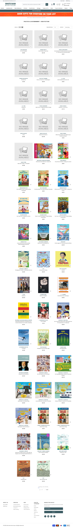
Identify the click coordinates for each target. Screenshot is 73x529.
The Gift (63, 270)
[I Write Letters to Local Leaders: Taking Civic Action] (63, 178)
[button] (19, 27)
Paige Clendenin (43, 106)
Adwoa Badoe (23, 133)
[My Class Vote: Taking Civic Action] (24, 205)
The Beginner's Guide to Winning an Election (23, 270)
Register (68, 3)
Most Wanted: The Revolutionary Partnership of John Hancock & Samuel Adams (63, 51)
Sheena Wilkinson (23, 78)
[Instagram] (48, 516)
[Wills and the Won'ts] (43, 123)
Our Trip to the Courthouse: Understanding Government (63, 217)
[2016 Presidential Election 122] (63, 68)
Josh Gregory (23, 49)
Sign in (65, 4)
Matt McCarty (63, 268)
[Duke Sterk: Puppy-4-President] (24, 152)
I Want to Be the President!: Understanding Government (43, 217)
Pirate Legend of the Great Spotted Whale (63, 243)
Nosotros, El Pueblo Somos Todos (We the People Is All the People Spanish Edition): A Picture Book (23, 453)
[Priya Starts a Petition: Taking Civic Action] (63, 151)
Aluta (24, 134)
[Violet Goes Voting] (43, 416)
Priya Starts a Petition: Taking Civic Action (63, 161)
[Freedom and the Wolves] (24, 363)
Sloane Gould (23, 214)
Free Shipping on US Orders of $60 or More (36, 10)
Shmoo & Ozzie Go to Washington (43, 79)
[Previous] (22, 11)
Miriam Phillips (63, 188)
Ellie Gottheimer (43, 78)
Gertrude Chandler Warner (43, 160)
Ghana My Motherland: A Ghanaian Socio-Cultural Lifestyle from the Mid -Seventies (23, 322)
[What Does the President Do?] (43, 232)
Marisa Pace (23, 241)
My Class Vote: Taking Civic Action (23, 216)
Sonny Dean (63, 347)
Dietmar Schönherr (23, 372)
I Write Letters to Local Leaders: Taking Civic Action (63, 190)
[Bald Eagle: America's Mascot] (24, 416)
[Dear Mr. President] (43, 285)
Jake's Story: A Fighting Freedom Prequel (43, 107)
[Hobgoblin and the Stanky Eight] (43, 337)
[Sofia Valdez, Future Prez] (43, 39)
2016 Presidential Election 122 (63, 79)
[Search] (35, 4)
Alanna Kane (43, 294)
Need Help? (63, 0)
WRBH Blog (68, 0)
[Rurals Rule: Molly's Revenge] (63, 285)
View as (16, 27)
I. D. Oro (63, 78)
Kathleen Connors (43, 241)
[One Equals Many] (63, 337)
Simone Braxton (23, 188)
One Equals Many (63, 348)
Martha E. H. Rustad (63, 372)
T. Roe (23, 294)
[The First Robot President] (43, 441)
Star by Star (23, 79)
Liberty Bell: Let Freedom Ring (23, 401)
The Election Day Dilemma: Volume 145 (43, 161)
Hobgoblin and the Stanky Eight (43, 348)
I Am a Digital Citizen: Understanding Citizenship (23, 190)
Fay (43, 268)
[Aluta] (24, 123)
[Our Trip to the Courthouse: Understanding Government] (63, 205)
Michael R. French (23, 268)
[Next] (51, 11)
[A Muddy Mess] (24, 468)
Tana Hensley (63, 160)
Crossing (23, 348)
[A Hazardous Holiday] (43, 259)
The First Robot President (43, 452)
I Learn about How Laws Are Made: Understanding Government (23, 244)
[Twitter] (54, 516)
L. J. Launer (63, 294)
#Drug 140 (24, 107)
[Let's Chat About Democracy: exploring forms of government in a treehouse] (63, 310)
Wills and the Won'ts (43, 134)
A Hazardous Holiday (43, 270)
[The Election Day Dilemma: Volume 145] (43, 151)
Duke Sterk (23, 162)
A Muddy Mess (23, 479)
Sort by (61, 27)
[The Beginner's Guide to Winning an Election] (24, 259)
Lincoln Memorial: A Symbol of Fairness (43, 401)
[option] (36, 11)
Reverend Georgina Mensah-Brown (23, 320)
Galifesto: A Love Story (63, 107)
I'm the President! (23, 51)
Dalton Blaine (43, 188)
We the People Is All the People (43, 374)
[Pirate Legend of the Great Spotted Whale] (63, 232)
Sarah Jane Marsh (63, 49)
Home (28, 17)
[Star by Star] (24, 68)
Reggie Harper (63, 214)
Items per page (50, 27)
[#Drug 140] (24, 95)
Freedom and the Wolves (23, 374)
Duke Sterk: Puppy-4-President (24, 163)
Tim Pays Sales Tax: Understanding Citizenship (43, 189)
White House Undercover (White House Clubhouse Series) (63, 135)
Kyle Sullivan (43, 347)
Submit (53, 512)
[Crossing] (24, 337)
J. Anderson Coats (43, 320)
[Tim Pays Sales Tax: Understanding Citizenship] (43, 178)
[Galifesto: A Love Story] (63, 95)
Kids (31, 17)
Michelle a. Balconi (63, 320)
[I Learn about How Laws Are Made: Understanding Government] (24, 232)
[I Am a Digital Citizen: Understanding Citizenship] (24, 178)
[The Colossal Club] (43, 468)
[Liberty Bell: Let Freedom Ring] (24, 390)
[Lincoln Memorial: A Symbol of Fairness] (43, 390)
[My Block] (24, 285)
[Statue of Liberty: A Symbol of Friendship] (63, 390)
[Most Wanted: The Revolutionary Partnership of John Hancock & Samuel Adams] (63, 39)
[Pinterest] (51, 516)
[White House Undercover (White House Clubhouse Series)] (63, 123)
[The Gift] (63, 259)
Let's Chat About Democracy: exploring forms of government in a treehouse (63, 322)
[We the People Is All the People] (43, 363)
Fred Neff (63, 241)
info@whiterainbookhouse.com (10, 0)
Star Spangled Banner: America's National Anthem (63, 375)
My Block (23, 295)
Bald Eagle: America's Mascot (23, 426)
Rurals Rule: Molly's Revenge (63, 295)
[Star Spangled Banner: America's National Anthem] (63, 363)
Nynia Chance (63, 106)
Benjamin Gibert (63, 451)
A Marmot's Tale (63, 452)
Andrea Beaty (43, 49)
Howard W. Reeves (43, 372)
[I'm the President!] (24, 39)
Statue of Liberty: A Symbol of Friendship (63, 401)
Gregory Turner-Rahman (43, 451)
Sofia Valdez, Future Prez (43, 51)
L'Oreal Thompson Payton (43, 425)
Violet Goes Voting (43, 426)
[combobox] (34, 4)
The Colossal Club (43, 479)
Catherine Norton (23, 347)
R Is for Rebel (43, 321)
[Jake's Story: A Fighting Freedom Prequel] (43, 95)
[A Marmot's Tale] (63, 441)
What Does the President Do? (43, 243)
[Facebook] (45, 516)
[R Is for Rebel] (43, 310)
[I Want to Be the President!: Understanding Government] (43, 205)
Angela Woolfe (43, 133)
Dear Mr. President (43, 295)
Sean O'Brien (63, 133)
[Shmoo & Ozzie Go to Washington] (43, 68)
